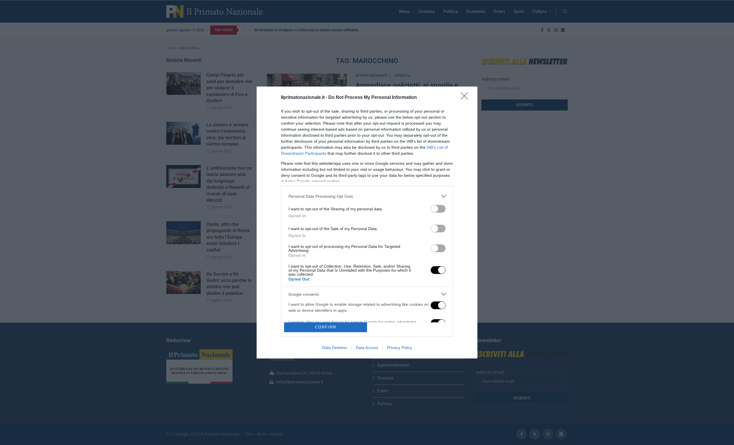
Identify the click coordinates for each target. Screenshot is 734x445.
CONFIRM (325, 327)
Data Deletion (334, 347)
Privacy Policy (399, 347)
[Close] (466, 97)
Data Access (367, 347)
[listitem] (367, 196)
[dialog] (367, 222)
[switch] (438, 209)
